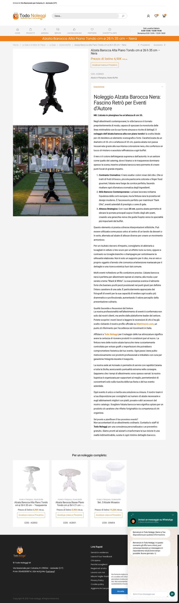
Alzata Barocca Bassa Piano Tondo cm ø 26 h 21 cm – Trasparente (70, 505)
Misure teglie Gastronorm (103, 576)
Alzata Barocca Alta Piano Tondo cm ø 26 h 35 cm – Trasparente (31, 504)
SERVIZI (58, 33)
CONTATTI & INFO (110, 33)
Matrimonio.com (145, 324)
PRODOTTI (30, 33)
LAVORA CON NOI (74, 33)
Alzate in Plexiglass (98, 78)
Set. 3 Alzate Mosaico (108, 502)
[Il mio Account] (148, 15)
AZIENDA (44, 33)
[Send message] (172, 594)
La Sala (52, 45)
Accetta (120, 591)
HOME (17, 33)
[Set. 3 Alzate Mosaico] (108, 478)
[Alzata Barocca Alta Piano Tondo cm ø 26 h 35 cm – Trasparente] (31, 478)
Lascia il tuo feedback (101, 556)
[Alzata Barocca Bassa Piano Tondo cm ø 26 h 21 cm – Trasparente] (70, 478)
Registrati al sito (99, 568)
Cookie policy (97, 584)
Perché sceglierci (99, 564)
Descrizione (99, 87)
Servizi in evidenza (99, 552)
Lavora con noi (98, 572)
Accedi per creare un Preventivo (104, 65)
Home (15, 45)
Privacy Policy (97, 580)
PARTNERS (92, 33)
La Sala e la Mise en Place (33, 45)
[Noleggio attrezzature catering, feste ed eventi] (29, 16)
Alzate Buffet (65, 45)
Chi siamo (96, 560)
